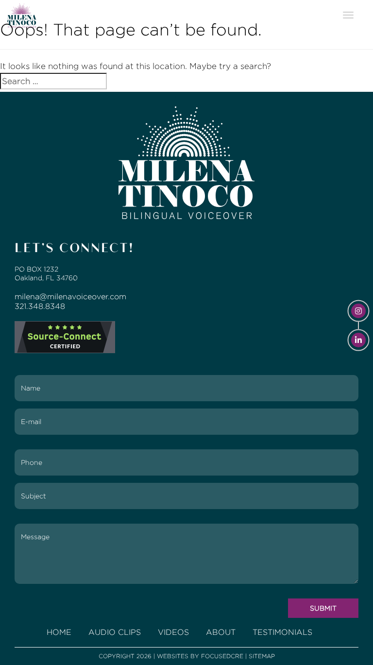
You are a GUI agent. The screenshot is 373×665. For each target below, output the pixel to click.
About (221, 632)
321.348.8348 (40, 306)
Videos (173, 632)
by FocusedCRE (216, 656)
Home (59, 632)
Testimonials (282, 632)
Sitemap (262, 656)
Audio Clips (114, 632)
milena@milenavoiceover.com (70, 296)
